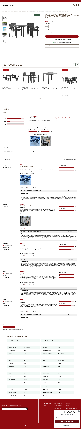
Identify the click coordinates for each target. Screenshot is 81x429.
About (45, 405)
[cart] (79, 5)
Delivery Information (58, 405)
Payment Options (57, 408)
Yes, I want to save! (67, 421)
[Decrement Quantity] (46, 32)
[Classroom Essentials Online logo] (7, 4)
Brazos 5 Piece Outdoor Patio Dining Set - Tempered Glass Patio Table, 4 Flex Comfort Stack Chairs (70, 88)
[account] (76, 5)
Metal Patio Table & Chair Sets (23, 11)
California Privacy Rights (31, 425)
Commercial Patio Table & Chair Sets (13, 11)
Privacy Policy (23, 425)
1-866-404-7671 (68, 42)
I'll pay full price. (67, 425)
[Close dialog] (79, 411)
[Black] (47, 26)
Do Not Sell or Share (40, 425)
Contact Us (68, 405)
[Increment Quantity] (51, 32)
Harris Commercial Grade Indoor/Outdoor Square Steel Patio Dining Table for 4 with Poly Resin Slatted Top (50, 88)
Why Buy (47, 49)
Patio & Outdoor (4, 11)
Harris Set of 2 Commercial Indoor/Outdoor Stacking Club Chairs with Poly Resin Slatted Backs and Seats (30, 88)
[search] (74, 5)
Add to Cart (62, 36)
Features (48, 52)
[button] (4, 18)
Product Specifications (51, 56)
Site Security (17, 425)
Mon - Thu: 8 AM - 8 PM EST (71, 408)
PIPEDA (51, 425)
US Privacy (47, 425)
